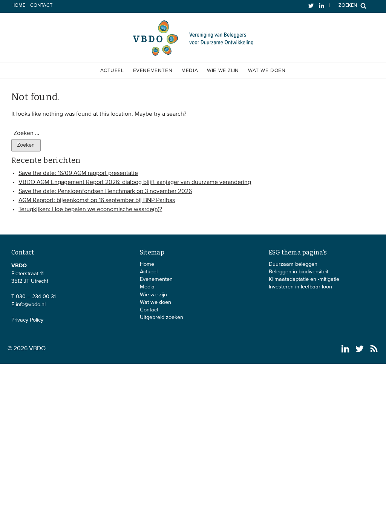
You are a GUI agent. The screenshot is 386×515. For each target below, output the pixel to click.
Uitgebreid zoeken (161, 317)
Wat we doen (267, 70)
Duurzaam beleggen (293, 264)
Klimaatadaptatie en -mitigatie (304, 279)
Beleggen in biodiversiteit (298, 271)
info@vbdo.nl (31, 304)
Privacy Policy (27, 320)
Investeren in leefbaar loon (300, 287)
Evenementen (153, 70)
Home (18, 5)
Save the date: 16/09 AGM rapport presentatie (78, 173)
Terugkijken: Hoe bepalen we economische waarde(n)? (90, 210)
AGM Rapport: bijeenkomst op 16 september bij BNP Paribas (96, 201)
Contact (41, 5)
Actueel (112, 70)
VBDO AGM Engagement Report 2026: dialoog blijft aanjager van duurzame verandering (134, 182)
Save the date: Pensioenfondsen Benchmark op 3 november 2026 (105, 192)
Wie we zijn (223, 70)
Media (189, 70)
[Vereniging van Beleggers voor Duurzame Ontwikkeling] (193, 54)
